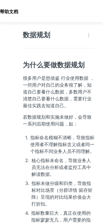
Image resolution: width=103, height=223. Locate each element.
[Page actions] (88, 35)
